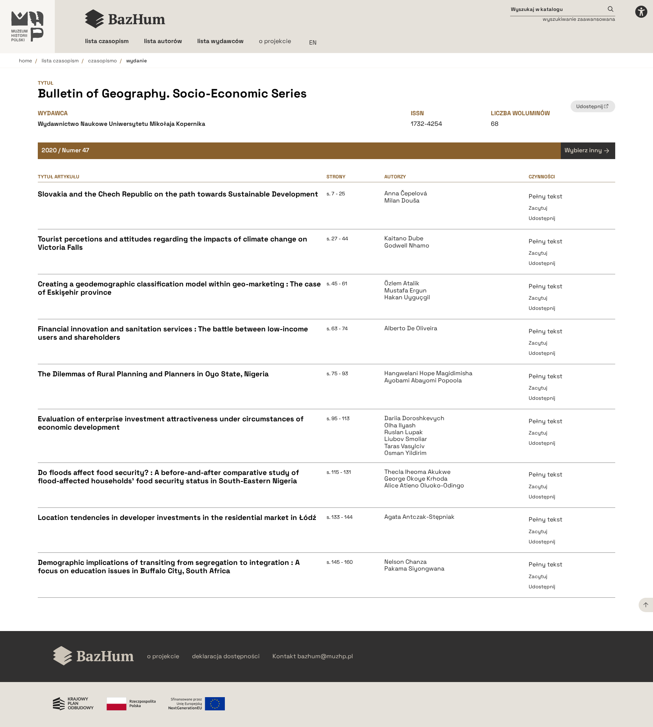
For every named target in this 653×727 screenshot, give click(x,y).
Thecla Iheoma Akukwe (417, 472)
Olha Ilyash (400, 425)
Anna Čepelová (405, 193)
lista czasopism (60, 60)
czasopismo (102, 60)
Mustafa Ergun (405, 290)
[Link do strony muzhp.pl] (27, 26)
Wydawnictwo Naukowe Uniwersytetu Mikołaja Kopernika (121, 124)
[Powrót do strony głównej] (93, 656)
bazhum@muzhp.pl (325, 656)
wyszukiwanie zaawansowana (579, 19)
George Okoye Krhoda (415, 478)
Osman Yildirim (405, 453)
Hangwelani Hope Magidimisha (428, 373)
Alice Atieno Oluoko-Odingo (424, 485)
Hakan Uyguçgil (407, 297)
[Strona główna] (125, 19)
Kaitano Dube (403, 238)
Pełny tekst (545, 196)
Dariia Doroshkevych (414, 418)
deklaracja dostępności (226, 656)
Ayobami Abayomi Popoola (423, 380)
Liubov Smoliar (405, 439)
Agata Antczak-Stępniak (419, 517)
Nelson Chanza (405, 561)
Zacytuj (538, 208)
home (25, 60)
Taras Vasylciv (404, 446)
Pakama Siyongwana (414, 568)
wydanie (136, 60)
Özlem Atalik (401, 283)
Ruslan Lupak (403, 432)
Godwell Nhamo (406, 245)
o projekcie (275, 41)
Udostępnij (542, 218)
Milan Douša (401, 200)
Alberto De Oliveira (410, 328)
